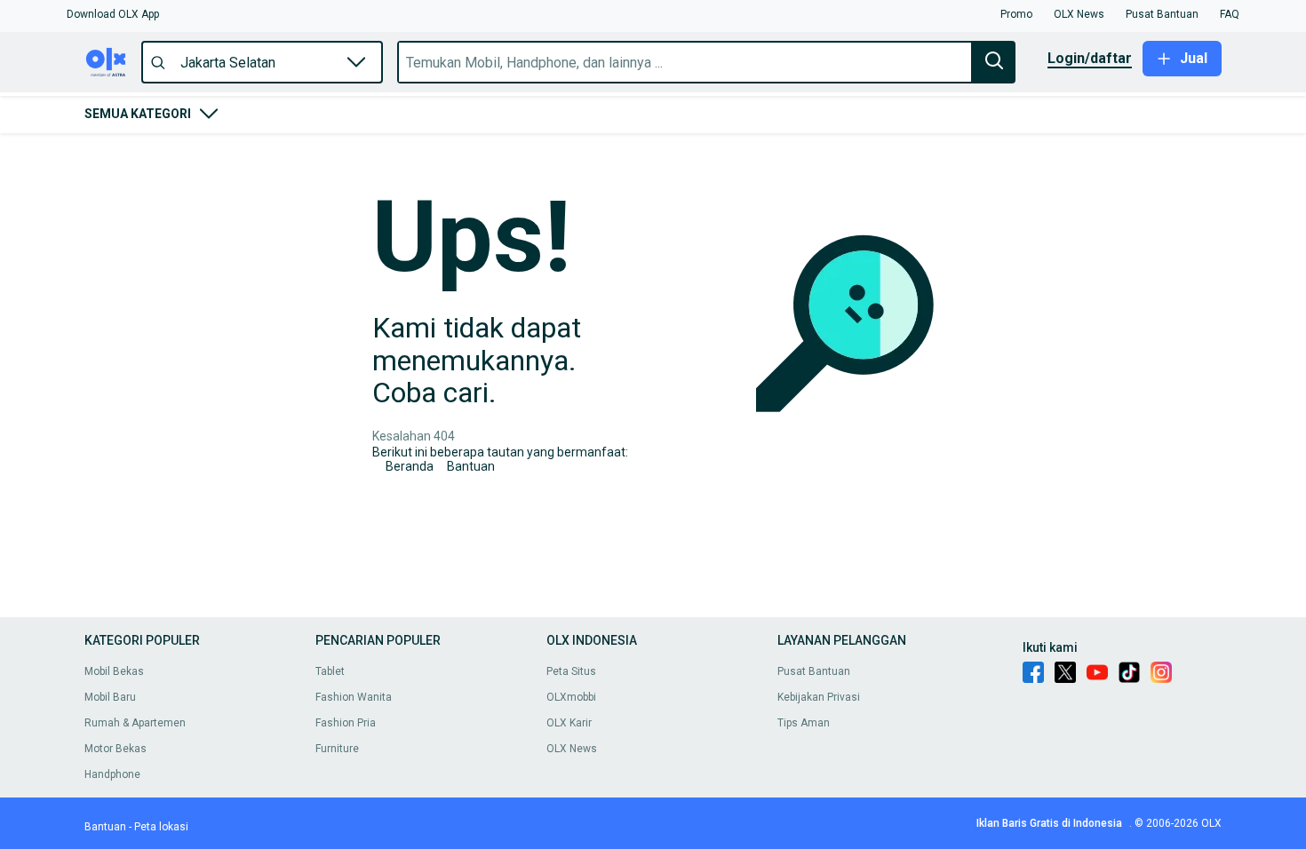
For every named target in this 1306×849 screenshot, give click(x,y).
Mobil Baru (110, 697)
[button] (113, 14)
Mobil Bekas (114, 671)
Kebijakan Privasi (818, 697)
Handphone (112, 774)
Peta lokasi (161, 827)
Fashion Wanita (353, 697)
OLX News (571, 748)
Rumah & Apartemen (135, 723)
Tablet (330, 671)
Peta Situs (571, 671)
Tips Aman (803, 723)
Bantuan (471, 466)
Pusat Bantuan (813, 671)
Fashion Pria (345, 723)
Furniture (337, 748)
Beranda (410, 466)
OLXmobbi (571, 697)
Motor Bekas (115, 748)
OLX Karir (569, 723)
